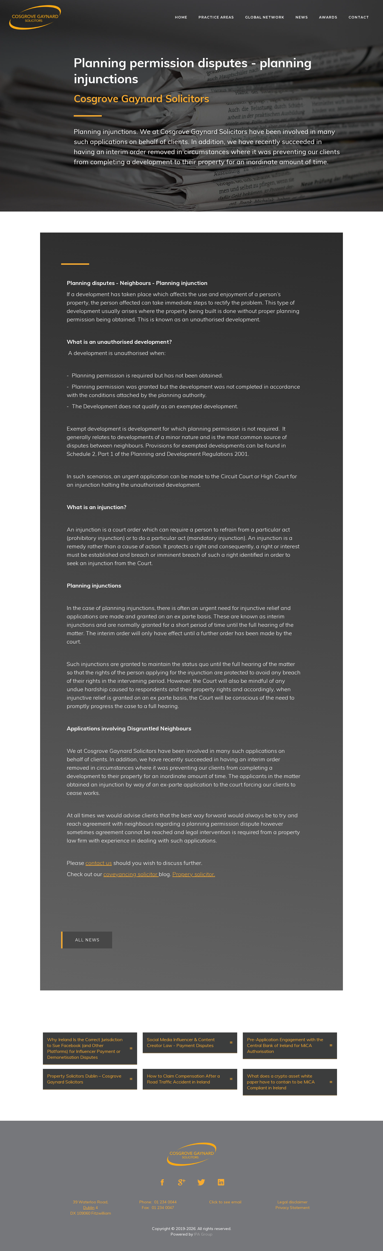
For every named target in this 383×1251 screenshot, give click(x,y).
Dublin (88, 1207)
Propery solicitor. (193, 874)
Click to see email (225, 1201)
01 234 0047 (163, 1207)
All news (87, 940)
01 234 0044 (165, 1201)
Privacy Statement (293, 1207)
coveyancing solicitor (131, 874)
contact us (99, 862)
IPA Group (203, 1234)
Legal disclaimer (293, 1201)
